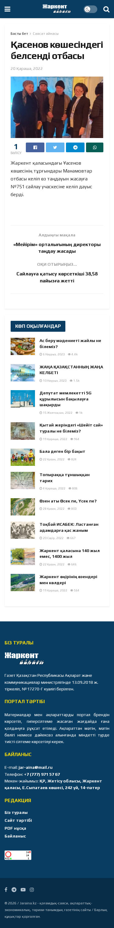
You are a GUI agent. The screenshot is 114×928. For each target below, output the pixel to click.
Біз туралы (16, 812)
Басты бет (19, 33)
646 (74, 564)
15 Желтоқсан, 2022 (57, 412)
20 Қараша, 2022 (27, 68)
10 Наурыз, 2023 (54, 380)
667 (73, 538)
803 (74, 508)
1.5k (76, 380)
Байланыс (15, 836)
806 (74, 488)
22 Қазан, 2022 (53, 459)
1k (80, 412)
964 (76, 439)
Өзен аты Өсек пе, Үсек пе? (68, 501)
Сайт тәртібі (18, 820)
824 (74, 459)
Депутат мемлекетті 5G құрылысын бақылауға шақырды (66, 398)
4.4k (74, 354)
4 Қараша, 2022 (53, 488)
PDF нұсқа (15, 828)
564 (76, 590)
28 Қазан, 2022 (53, 508)
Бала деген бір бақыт (62, 451)
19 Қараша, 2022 (54, 439)
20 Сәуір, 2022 (53, 538)
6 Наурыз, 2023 (53, 354)
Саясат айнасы (46, 33)
